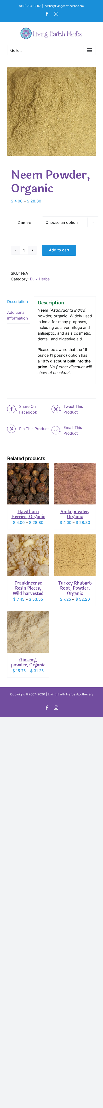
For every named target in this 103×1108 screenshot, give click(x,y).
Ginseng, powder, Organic (28, 663)
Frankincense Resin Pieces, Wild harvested (28, 588)
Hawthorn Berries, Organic (28, 514)
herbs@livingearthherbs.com (64, 6)
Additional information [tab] (17, 315)
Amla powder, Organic (74, 514)
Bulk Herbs (40, 279)
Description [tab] (17, 301)
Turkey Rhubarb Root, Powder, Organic (75, 588)
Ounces (24, 223)
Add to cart (59, 250)
